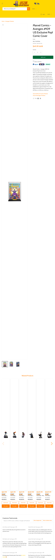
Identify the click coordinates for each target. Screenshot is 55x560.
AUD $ (33, 8)
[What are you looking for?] (28, 8)
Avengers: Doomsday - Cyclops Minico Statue (13, 494)
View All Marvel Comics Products (40, 93)
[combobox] (16, 8)
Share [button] (36, 98)
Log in (44, 14)
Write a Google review (37, 520)
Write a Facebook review (47, 520)
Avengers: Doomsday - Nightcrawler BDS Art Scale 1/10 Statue (31, 494)
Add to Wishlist (37, 61)
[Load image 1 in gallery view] (5, 364)
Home (3, 21)
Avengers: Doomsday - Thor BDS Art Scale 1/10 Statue (40, 494)
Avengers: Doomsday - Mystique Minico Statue (5, 494)
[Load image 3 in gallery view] (18, 364)
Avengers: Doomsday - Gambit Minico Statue (22, 494)
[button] (2, 3)
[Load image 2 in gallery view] (11, 364)
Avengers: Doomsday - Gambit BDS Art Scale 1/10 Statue (48, 494)
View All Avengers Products (39, 95)
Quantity (34, 49)
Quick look (5, 502)
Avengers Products (9, 21)
